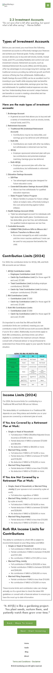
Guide (26, 648)
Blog (26, 652)
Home (26, 643)
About (26, 656)
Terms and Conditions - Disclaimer (26, 661)
